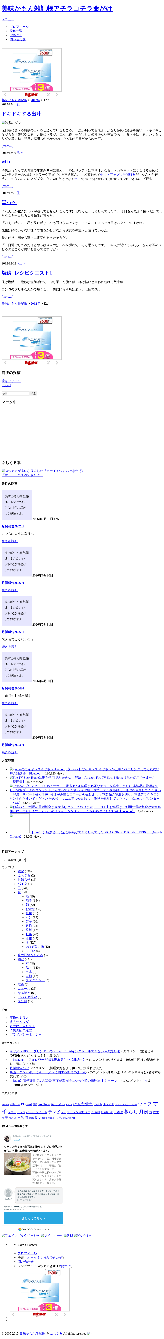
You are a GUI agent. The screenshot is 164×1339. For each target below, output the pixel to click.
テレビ (54, 1112)
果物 (29, 925)
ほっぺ (9, 202)
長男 (58, 1118)
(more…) (7, 146)
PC (23, 1104)
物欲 (21, 959)
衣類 (29, 976)
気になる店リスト (22, 1026)
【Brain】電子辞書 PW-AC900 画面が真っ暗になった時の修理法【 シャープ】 (65, 1080)
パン (29, 917)
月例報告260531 (13, 632)
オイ (144, 1080)
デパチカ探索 (27, 997)
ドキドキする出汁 (21, 113)
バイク (22, 883)
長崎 (44, 1118)
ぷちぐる (16, 35)
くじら (69, 1104)
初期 (82, 1112)
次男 (5, 1118)
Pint (29, 1104)
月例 (144, 1111)
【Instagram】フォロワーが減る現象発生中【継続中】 (48, 1059)
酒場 (31, 1117)
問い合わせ (18, 39)
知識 (11, 1118)
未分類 (22, 1001)
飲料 (29, 930)
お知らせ (24, 879)
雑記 (21, 871)
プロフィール (19, 26)
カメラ (21, 1112)
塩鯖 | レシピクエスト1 (27, 272)
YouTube (44, 1104)
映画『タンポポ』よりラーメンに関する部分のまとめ (48, 1072)
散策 (21, 984)
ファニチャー (35, 980)
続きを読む (10, 541)
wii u (7, 161)
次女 (156, 1112)
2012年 (35, 100)
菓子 (29, 921)
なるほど (24, 992)
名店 (87, 1112)
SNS (35, 1104)
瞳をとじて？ (11, 381)
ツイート (41, 1112)
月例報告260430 (13, 688)
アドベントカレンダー (126, 1104)
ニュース (24, 988)
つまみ (98, 1104)
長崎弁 (51, 1118)
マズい (30, 951)
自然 (20, 1118)
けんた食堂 (83, 1104)
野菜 (29, 934)
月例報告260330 (13, 745)
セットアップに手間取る (117, 174)
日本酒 (118, 1112)
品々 (20, 152)
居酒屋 (105, 1112)
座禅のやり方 (19, 1017)
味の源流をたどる (30, 955)
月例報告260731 (13, 526)
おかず (21, 263)
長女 (38, 1117)
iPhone (15, 1104)
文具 (29, 972)
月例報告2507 (19, 1068)
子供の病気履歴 (21, 1030)
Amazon (5, 1104)
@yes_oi (65, 1266)
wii (76, 178)
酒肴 (29, 900)
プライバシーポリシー (26, 1034)
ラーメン (73, 1112)
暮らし (131, 1111)
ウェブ (145, 1103)
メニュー (8, 19)
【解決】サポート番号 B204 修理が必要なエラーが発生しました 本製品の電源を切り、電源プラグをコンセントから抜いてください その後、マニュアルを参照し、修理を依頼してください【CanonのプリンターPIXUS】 (85, 798)
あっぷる (58, 1104)
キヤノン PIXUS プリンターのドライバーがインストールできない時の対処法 (65, 1051)
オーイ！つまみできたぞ (44, 1257)
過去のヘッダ (19, 1022)
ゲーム (30, 1112)
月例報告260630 (13, 582)
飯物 (29, 913)
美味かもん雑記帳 (57, 8)
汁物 (29, 938)
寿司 (97, 1112)
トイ (63, 1112)
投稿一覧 (16, 31)
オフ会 (12, 1112)
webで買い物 (35, 946)
